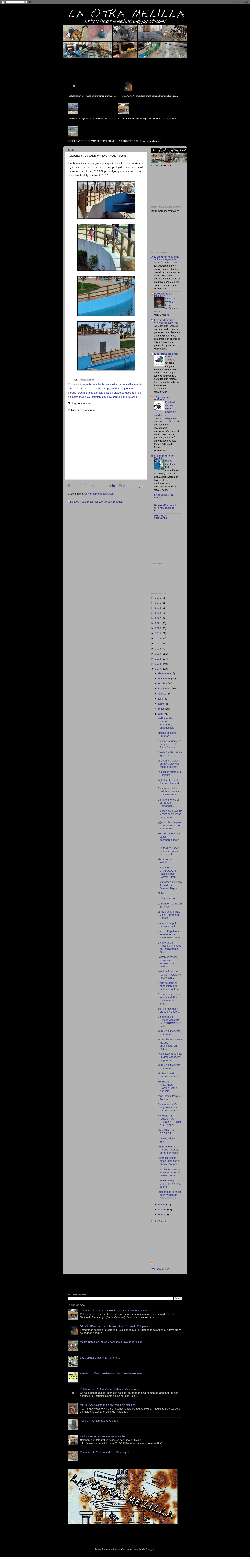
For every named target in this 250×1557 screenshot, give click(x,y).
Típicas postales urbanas (167, 734)
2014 (158, 658)
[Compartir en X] (87, 379)
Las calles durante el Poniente (169, 773)
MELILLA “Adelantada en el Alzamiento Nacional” (108, 1404)
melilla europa (102, 388)
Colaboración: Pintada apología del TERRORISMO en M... (170, 1021)
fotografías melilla (90, 384)
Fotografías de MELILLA (163, 294)
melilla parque (120, 388)
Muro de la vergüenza (160, 516)
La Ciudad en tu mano (164, 496)
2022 (158, 618)
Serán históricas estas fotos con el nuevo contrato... (169, 1161)
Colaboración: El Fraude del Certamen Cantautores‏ (92, 96)
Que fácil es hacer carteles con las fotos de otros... (168, 851)
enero (162, 1214)
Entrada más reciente (85, 486)
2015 (158, 653)
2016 (158, 648)
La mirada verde (164, 320)
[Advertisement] (118, 66)
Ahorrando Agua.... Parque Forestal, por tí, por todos (168, 1149)
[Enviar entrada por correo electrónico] (75, 379)
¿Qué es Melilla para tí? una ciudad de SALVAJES (170, 825)
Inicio (110, 486)
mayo (161, 708)
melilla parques (113, 397)
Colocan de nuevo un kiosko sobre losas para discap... (170, 814)
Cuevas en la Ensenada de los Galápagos (104, 1452)
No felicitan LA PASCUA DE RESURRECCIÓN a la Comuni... (169, 1120)
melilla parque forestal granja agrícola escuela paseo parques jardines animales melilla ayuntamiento (104, 392)
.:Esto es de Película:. (161, 398)
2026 (158, 597)
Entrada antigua (132, 486)
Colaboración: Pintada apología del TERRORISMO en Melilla (147, 118)
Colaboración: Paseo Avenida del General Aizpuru (170, 885)
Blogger (150, 1549)
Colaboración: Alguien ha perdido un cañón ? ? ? (90, 118)
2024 (158, 608)
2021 (158, 623)
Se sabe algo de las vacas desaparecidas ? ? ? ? (169, 838)
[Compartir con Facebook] (90, 379)
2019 (158, 633)
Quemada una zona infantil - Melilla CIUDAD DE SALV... (169, 999)
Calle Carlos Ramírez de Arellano (99, 1420)
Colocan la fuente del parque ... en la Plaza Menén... (170, 744)
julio (161, 698)
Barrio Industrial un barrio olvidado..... (169, 1010)
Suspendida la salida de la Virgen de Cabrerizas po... (170, 1195)
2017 (158, 643)
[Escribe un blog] (84, 379)
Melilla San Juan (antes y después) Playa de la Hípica (111, 1342)
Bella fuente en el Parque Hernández (170, 782)
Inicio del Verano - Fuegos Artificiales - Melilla (166, 305)
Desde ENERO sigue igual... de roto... (170, 754)
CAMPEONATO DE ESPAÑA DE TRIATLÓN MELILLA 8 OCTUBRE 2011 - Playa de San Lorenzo (114, 141)
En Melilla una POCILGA (166, 1132)
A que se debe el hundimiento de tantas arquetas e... (170, 986)
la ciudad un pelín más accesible (168, 925)
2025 (158, 602)
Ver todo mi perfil (161, 1269)
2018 (158, 638)
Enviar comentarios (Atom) (99, 493)
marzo (162, 1204)
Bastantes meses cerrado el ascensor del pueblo (168, 962)
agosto (162, 693)
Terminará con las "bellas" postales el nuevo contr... (169, 974)
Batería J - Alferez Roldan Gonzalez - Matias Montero (111, 1373)
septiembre (165, 688)
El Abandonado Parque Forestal (168, 1075)
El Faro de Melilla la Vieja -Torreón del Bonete (169, 914)
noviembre (164, 678)
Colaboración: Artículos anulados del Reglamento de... (169, 947)
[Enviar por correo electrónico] (81, 379)
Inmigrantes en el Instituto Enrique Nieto (103, 1436)
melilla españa (84, 388)
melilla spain (130, 397)
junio (161, 703)
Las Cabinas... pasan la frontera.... (100, 1357)
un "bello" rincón (167, 898)
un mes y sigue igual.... (166, 1140)
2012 (158, 668)
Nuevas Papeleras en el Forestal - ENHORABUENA (169, 934)
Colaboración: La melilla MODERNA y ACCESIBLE (169, 791)
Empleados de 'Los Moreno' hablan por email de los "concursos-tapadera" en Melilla (165, 412)
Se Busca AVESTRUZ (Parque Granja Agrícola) (168, 1086)
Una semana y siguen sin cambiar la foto (169, 1183)
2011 (158, 1221)
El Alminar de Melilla (166, 256)
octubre (163, 683)
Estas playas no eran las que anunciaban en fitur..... (170, 1044)
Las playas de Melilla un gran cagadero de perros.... (170, 1057)
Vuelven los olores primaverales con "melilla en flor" (169, 763)
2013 (158, 663)
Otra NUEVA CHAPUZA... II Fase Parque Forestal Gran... (168, 872)
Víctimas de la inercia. (166, 322)
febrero (162, 1209)
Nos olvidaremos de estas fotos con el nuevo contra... (169, 1172)
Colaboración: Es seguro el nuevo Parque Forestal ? (169, 1107)
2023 (158, 613)
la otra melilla (109, 384)
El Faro (162, 893)
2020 (158, 628)
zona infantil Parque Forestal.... (169, 1098)
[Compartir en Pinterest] (92, 379)
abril (161, 713)
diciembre (164, 673)
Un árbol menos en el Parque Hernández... (169, 802)
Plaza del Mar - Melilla (166, 861)
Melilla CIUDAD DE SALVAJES (169, 1033)
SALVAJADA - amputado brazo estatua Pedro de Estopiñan (150, 96)
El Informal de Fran (166, 353)
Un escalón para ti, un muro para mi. (165, 506)
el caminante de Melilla (164, 456)
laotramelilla (126, 384)
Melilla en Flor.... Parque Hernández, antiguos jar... (167, 723)
